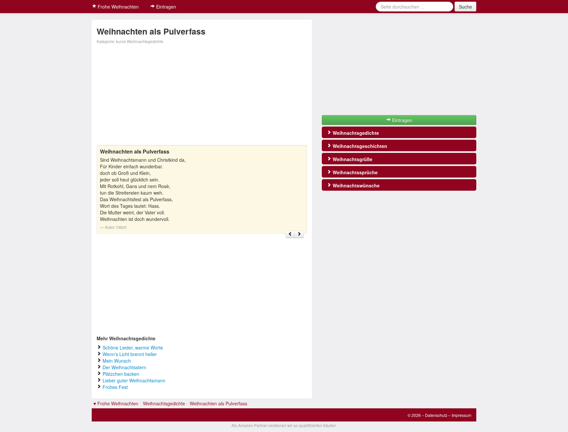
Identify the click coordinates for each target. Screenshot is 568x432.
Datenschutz (436, 415)
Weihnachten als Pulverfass (218, 403)
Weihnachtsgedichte (355, 133)
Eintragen (165, 6)
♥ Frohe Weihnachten (115, 403)
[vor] (299, 234)
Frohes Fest (115, 387)
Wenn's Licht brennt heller (130, 354)
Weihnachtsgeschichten (359, 146)
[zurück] (290, 234)
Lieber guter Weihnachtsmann (134, 380)
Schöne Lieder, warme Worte (133, 347)
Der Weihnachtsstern (124, 367)
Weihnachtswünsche (355, 185)
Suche (465, 6)
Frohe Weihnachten (117, 6)
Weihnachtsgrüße (351, 159)
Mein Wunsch (117, 360)
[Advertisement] (202, 96)
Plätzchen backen (121, 374)
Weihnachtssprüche (354, 172)
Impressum (461, 415)
